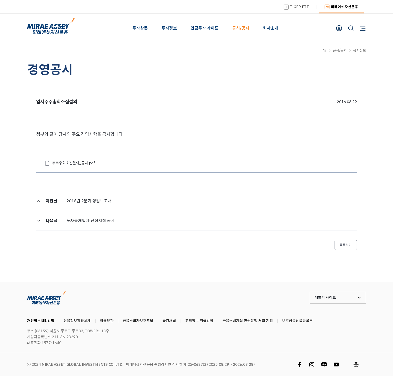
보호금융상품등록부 (297, 320)
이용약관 (106, 320)
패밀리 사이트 (325, 297)
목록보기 (346, 245)
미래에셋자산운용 (344, 7)
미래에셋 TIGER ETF (46, 298)
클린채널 (169, 320)
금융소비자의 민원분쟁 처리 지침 (247, 320)
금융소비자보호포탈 (138, 320)
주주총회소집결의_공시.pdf (73, 163)
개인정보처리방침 (40, 320)
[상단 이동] (370, 265)
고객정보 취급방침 (199, 320)
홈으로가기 (324, 50)
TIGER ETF (299, 7)
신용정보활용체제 (77, 320)
